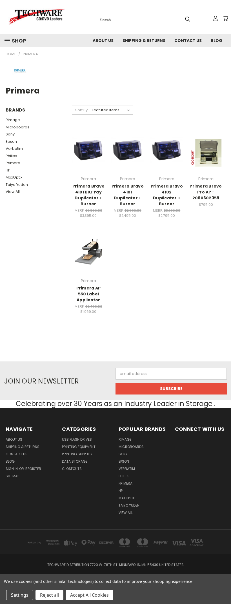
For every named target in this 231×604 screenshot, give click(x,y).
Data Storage (74, 461)
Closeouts (72, 468)
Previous (222, 586)
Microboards (17, 127)
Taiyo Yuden (17, 184)
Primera (13, 163)
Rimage (13, 119)
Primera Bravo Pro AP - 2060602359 (206, 192)
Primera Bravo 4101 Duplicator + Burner (128, 195)
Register (33, 468)
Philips (11, 156)
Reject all (49, 595)
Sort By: (81, 110)
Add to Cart (88, 160)
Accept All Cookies (89, 595)
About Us (103, 40)
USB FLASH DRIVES (77, 439)
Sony (10, 134)
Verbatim (14, 148)
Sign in (12, 468)
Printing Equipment (78, 446)
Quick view (88, 138)
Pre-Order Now (88, 262)
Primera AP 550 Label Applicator (88, 294)
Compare (86, 149)
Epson (11, 141)
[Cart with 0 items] (225, 18)
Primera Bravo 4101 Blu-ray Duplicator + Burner (88, 195)
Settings (19, 595)
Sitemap (12, 476)
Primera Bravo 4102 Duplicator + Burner (167, 195)
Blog (216, 40)
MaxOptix (14, 177)
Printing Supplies (77, 454)
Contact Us (188, 40)
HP (8, 170)
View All (13, 191)
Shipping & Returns (144, 40)
